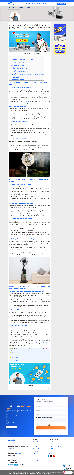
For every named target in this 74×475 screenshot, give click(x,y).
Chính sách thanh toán (52, 448)
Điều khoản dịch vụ (51, 441)
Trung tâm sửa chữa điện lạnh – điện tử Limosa (39, 342)
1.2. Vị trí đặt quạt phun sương (17, 62)
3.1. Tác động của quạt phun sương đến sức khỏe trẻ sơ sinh (24, 76)
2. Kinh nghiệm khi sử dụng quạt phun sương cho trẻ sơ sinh (22, 67)
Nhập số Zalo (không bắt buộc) (40, 413)
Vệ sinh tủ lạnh (35, 460)
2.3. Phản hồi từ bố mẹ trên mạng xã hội (19, 71)
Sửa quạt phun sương (15, 357)
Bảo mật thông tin (51, 451)
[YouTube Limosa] (54, 456)
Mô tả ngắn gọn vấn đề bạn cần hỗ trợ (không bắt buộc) (44, 417)
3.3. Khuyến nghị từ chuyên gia (17, 79)
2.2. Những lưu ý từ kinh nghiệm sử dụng (20, 70)
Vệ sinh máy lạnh (36, 444)
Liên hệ (44, 3)
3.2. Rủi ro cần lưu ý (15, 77)
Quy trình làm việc (51, 453)
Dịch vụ (33, 3)
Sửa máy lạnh (35, 441)
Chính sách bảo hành (52, 444)
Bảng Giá (39, 3)
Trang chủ (9, 9)
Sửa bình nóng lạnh (15, 360)
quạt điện (28, 101)
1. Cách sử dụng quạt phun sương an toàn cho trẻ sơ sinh (21, 59)
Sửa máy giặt (35, 453)
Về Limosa (28, 3)
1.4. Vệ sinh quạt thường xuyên (17, 65)
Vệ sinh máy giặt (36, 455)
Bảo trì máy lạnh (36, 448)
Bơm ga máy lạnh (36, 446)
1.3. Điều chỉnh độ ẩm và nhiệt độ (18, 64)
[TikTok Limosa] (51, 456)
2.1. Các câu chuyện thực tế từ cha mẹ (19, 68)
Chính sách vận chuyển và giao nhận (54, 446)
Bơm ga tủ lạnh (35, 462)
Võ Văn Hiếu (18, 453)
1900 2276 (13, 448)
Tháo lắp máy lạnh (36, 451)
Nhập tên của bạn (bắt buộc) (40, 404)
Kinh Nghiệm (58, 0)
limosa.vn (13, 457)
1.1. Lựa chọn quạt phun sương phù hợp (19, 60)
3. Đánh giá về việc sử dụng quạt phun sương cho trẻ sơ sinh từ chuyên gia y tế (26, 74)
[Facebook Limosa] (49, 456)
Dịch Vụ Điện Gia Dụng (16, 9)
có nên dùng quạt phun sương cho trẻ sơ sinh (33, 28)
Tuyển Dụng (64, 0)
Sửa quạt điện (13, 352)
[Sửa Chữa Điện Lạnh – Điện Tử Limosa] (16, 4)
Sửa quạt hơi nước (14, 355)
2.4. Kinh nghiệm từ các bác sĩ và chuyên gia (20, 73)
